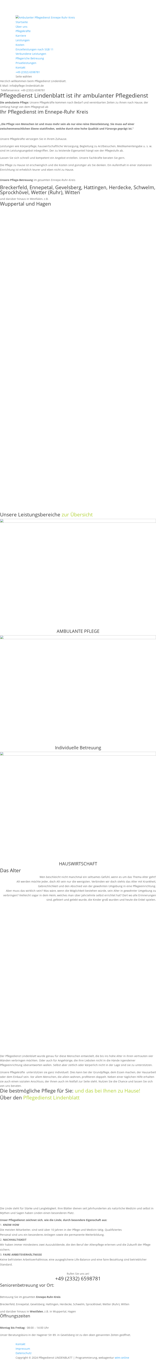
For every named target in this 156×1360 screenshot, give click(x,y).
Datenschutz (24, 1353)
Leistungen (23, 40)
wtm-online (122, 1357)
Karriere (21, 35)
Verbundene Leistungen (31, 54)
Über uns (21, 26)
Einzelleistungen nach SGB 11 (34, 49)
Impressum (23, 1348)
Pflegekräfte (23, 31)
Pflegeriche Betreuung (30, 58)
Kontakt (20, 67)
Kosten (20, 45)
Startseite (22, 22)
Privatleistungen (26, 63)
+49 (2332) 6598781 (28, 72)
